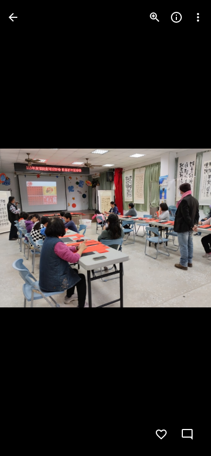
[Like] (161, 434)
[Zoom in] (155, 17)
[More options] (198, 17)
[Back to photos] (13, 17)
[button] (30, 228)
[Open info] (176, 17)
